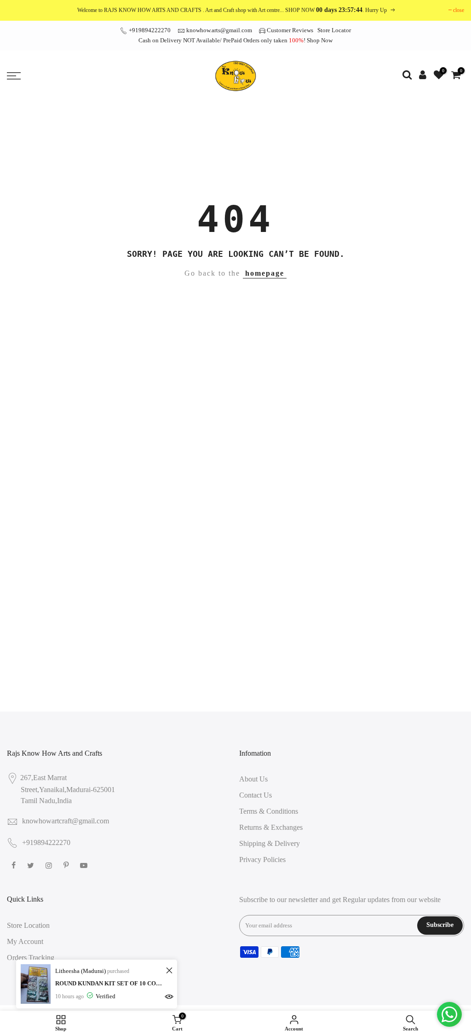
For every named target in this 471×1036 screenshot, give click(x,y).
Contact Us (255, 795)
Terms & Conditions (268, 811)
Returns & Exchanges (271, 827)
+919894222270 (149, 30)
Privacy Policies (262, 859)
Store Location (28, 925)
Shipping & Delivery (269, 843)
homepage (264, 273)
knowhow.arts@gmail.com (219, 30)
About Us (253, 779)
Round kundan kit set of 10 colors (109, 983)
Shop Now (320, 40)
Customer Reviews (290, 30)
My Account (25, 941)
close (458, 10)
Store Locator (334, 30)
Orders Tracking (30, 957)
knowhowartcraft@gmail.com (65, 821)
